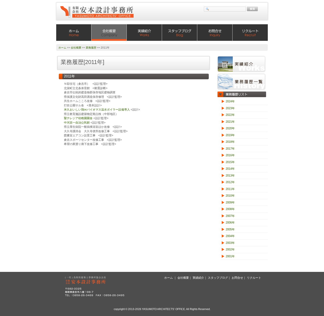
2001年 (230, 256)
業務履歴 (91, 47)
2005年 (230, 229)
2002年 (230, 249)
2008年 (230, 209)
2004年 (230, 236)
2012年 (230, 182)
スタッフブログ (179, 32)
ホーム (73, 32)
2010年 (230, 195)
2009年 (230, 202)
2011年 (230, 189)
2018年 (230, 141)
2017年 (230, 148)
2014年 (230, 168)
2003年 (230, 243)
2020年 (230, 128)
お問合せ (215, 32)
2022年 (230, 115)
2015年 (230, 162)
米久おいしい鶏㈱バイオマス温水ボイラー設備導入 (97, 109)
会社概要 (109, 32)
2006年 (230, 222)
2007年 (230, 216)
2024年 (230, 101)
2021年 (230, 121)
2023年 (230, 108)
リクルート (250, 32)
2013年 (230, 175)
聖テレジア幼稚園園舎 (78, 118)
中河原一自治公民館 (77, 122)
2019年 (230, 135)
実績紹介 (144, 32)
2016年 (230, 155)
